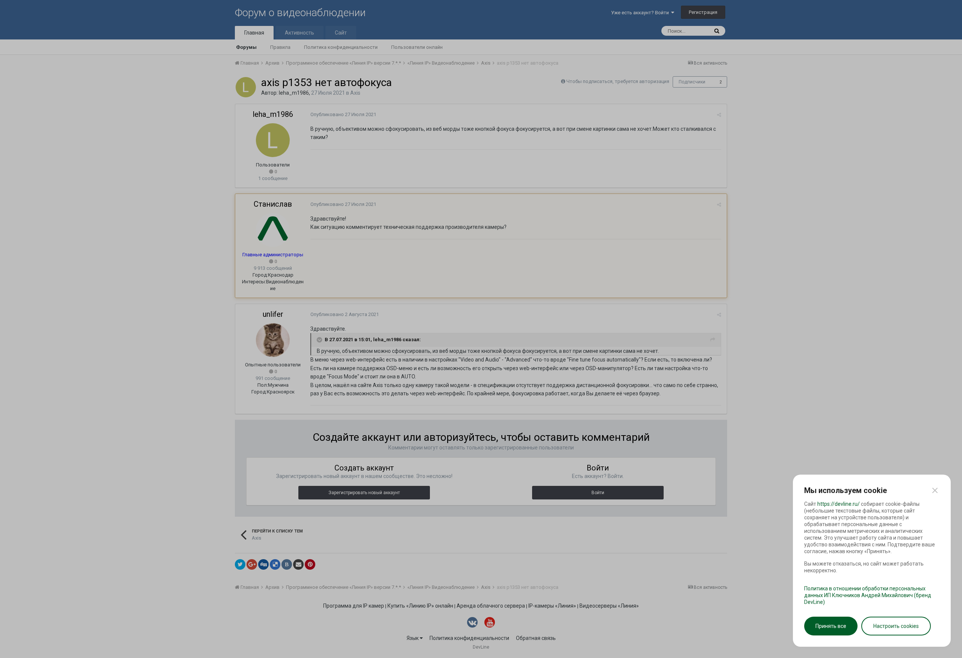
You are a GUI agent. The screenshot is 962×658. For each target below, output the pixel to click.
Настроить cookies (896, 626)
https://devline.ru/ (838, 504)
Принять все (830, 626)
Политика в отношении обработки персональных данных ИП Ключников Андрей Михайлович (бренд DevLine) (867, 595)
